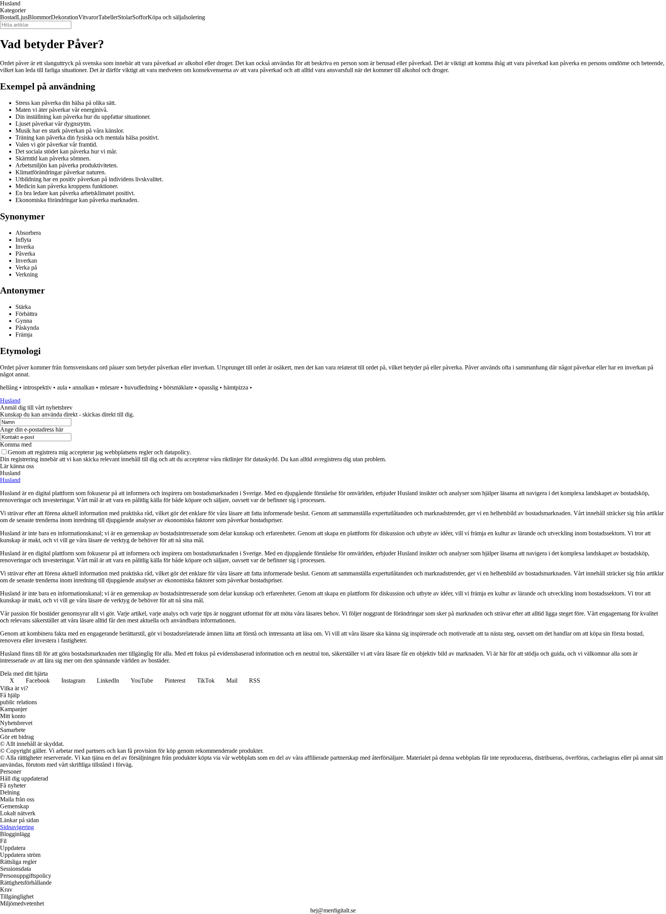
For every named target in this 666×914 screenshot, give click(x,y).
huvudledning (141, 387)
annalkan (83, 387)
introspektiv (37, 387)
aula (62, 387)
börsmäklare (178, 387)
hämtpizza (236, 387)
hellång (9, 387)
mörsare (109, 387)
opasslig (208, 387)
